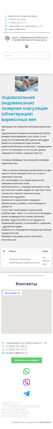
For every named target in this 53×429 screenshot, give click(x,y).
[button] (26, 46)
